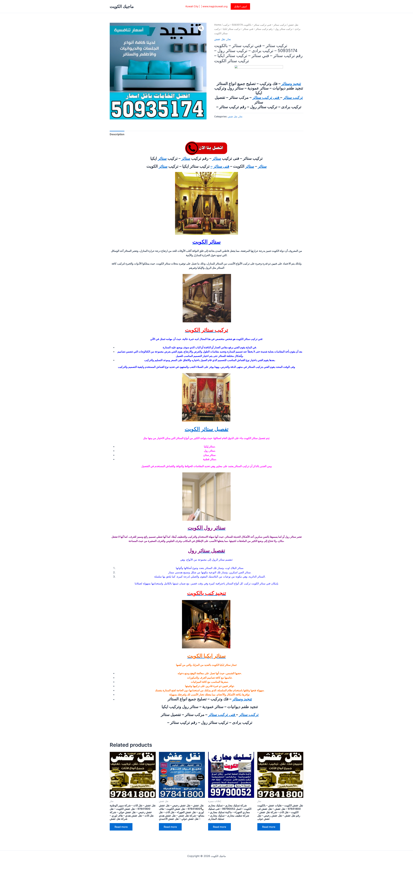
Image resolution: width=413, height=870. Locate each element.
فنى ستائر (221, 166)
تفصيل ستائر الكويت (206, 429)
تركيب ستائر (293, 97)
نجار (229, 39)
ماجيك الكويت (122, 6)
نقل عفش (293, 24)
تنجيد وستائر (291, 83)
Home (217, 24)
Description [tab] (117, 134)
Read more (121, 826)
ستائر (216, 158)
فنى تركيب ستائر (266, 97)
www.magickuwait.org (214, 6)
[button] (240, 6)
